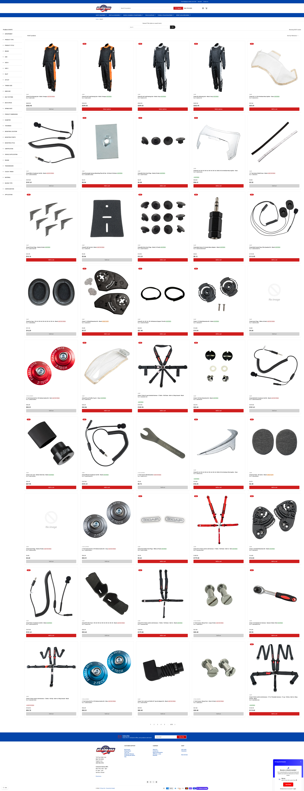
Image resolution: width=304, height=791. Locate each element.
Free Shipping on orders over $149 (188, 1)
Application (8, 194)
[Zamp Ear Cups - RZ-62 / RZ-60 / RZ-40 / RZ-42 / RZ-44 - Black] (51, 292)
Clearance (183, 751)
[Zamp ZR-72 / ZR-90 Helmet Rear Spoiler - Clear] (274, 67)
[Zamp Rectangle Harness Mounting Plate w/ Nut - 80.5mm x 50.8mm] (107, 141)
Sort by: (292, 35)
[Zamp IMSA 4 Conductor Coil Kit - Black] (51, 141)
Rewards (200, 1)
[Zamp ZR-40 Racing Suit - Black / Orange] (51, 67)
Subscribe (181, 737)
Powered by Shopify (110, 788)
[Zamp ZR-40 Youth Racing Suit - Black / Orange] (107, 67)
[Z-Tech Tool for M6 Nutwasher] (163, 443)
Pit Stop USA (102, 788)
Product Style (9, 45)
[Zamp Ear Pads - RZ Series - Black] (274, 443)
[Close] (301, 762)
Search (179, 8)
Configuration (9, 189)
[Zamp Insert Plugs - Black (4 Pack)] (51, 520)
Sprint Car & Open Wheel (182, 15)
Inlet (6, 74)
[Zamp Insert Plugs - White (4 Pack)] (274, 292)
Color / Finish (9, 171)
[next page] (175, 724)
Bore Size (7, 91)
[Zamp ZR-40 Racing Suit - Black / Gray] (218, 67)
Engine (7, 160)
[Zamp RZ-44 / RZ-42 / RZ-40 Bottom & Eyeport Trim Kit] (163, 292)
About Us (155, 749)
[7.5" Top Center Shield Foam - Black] (274, 141)
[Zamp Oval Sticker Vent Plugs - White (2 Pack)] (163, 520)
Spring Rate (8, 108)
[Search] (172, 27)
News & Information (158, 752)
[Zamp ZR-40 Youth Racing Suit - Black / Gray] (163, 67)
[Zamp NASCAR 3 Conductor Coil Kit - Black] (274, 366)
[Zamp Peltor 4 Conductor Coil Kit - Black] (51, 594)
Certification (9, 148)
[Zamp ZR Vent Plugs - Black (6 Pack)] (51, 218)
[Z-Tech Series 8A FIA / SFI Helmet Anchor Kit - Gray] (107, 520)
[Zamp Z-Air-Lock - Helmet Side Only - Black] (51, 443)
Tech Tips (126, 752)
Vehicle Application (11, 154)
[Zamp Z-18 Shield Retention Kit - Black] (107, 292)
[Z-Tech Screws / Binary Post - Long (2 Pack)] (218, 594)
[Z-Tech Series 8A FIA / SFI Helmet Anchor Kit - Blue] (107, 668)
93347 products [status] (31, 35)
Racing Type (8, 183)
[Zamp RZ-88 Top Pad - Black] (107, 218)
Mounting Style (10, 143)
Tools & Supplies (149, 15)
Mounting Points (10, 137)
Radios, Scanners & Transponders (132, 15)
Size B (6, 62)
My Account (127, 749)
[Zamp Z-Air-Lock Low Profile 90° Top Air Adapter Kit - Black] (163, 668)
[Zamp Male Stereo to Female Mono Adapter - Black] (218, 218)
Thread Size (8, 85)
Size (6, 57)
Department (8, 34)
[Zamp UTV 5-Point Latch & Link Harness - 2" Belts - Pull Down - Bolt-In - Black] (163, 594)
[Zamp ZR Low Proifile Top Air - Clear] (107, 366)
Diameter (8, 120)
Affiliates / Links (157, 754)
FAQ (125, 756)
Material (7, 177)
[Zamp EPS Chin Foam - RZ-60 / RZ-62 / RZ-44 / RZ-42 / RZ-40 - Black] (107, 594)
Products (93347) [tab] (8, 29)
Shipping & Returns (129, 754)
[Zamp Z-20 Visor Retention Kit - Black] (218, 366)
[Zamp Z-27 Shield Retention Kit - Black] (218, 292)
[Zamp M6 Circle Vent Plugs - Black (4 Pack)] (163, 141)
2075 (171, 724)
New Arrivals (184, 754)
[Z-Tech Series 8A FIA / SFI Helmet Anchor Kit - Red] (51, 366)
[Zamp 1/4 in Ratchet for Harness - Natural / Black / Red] (274, 594)
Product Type (9, 39)
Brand (7, 51)
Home (97, 19)
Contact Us (205, 1)
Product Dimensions (11, 114)
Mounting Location (11, 131)
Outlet (7, 80)
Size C (6, 68)
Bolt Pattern (9, 97)
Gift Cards (183, 749)
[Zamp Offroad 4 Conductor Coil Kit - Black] (107, 443)
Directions (98, 776)
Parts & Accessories (114, 15)
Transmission (9, 166)
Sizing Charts (127, 751)
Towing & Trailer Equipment (165, 15)
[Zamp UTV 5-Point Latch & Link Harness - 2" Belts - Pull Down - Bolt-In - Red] (218, 520)
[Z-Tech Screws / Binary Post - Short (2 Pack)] (218, 668)
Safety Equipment (100, 15)
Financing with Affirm (129, 755)
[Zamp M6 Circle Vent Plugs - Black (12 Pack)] (163, 218)
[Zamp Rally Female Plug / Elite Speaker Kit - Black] (274, 218)
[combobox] (151, 8)
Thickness (8, 125)
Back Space (8, 103)
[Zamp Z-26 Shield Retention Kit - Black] (274, 520)
